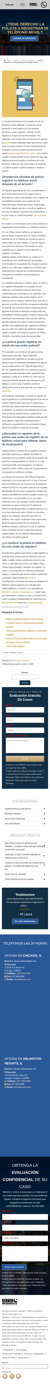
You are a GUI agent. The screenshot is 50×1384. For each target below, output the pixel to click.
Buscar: (25, 672)
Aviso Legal (21, 1350)
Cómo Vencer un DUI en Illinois (19, 879)
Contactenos (8, 1350)
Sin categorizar (12, 824)
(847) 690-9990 (24, 1081)
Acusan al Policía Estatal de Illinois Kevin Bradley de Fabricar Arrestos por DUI (25, 866)
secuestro (6, 391)
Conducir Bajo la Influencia (18, 809)
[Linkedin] (18, 1376)
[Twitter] (12, 1376)
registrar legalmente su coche (21, 153)
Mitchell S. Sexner (21, 660)
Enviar (25, 759)
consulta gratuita (24, 38)
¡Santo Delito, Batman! (15, 646)
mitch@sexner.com (22, 979)
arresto (31, 578)
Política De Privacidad (12, 1354)
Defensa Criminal (13, 814)
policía (8, 143)
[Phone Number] (44, 4)
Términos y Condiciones (34, 1354)
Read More (25, 909)
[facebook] (5, 1376)
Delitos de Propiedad (15, 819)
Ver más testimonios (25, 921)
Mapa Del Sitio (9, 1357)
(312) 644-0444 (11, 603)
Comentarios (22, 1357)
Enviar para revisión (14, 1267)
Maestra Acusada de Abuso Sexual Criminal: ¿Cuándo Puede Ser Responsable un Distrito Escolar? (24, 623)
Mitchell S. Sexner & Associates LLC (18, 592)
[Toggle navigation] (22, 4)
